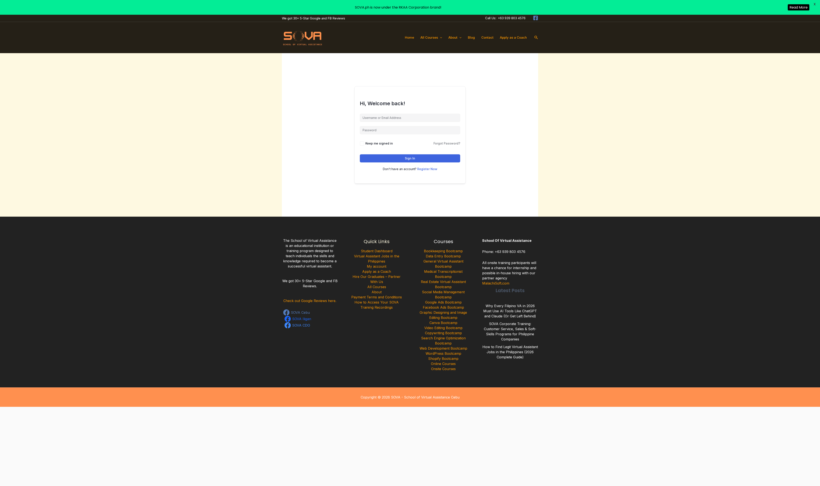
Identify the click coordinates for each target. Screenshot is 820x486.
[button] (440, 37)
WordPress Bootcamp (443, 353)
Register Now (427, 169)
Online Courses (443, 364)
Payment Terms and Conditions (376, 297)
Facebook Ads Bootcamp (443, 307)
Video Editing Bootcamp (443, 328)
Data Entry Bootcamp (443, 256)
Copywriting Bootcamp (443, 333)
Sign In (410, 158)
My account (376, 266)
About (452, 37)
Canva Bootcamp (443, 323)
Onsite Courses (443, 369)
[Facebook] (535, 17)
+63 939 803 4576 (512, 18)
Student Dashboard (376, 251)
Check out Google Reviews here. (309, 301)
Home (409, 37)
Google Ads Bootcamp (443, 302)
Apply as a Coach (513, 37)
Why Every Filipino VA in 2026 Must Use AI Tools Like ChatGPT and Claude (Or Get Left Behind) (510, 311)
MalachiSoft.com (495, 283)
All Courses (429, 37)
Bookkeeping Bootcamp (443, 251)
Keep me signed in (379, 143)
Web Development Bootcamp (443, 348)
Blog (471, 37)
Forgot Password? (446, 143)
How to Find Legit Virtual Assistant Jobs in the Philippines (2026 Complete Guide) (510, 352)
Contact (487, 37)
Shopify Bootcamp (443, 358)
